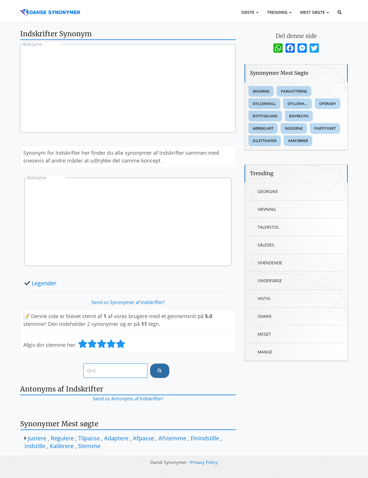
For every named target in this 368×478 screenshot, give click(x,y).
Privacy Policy (204, 462)
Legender (44, 283)
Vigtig (264, 298)
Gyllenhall (264, 103)
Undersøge (270, 280)
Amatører (298, 140)
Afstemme (172, 438)
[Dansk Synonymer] (50, 8)
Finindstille (205, 438)
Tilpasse (89, 438)
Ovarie (265, 316)
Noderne (294, 128)
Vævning (267, 209)
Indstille (34, 446)
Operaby (327, 103)
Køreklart (263, 128)
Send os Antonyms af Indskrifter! (128, 398)
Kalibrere (62, 446)
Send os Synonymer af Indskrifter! (127, 302)
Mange (265, 352)
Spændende (270, 262)
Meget (264, 334)
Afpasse (143, 438)
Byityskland (265, 115)
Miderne (261, 91)
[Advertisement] (127, 89)
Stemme (89, 446)
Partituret (325, 128)
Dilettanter (265, 140)
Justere (37, 438)
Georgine (268, 191)
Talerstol (268, 227)
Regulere (62, 438)
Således (266, 245)
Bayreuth (298, 115)
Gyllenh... (298, 103)
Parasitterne (294, 91)
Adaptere (116, 438)
